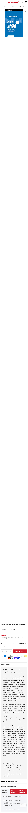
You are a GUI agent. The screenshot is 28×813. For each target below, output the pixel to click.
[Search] (22, 2)
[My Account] (5, 2)
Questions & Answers (9, 781)
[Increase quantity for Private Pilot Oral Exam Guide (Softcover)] (11, 651)
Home (2, 6)
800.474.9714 (19, 809)
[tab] (5, 791)
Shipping (4, 638)
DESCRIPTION (5, 665)
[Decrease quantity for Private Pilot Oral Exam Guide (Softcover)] (2, 651)
